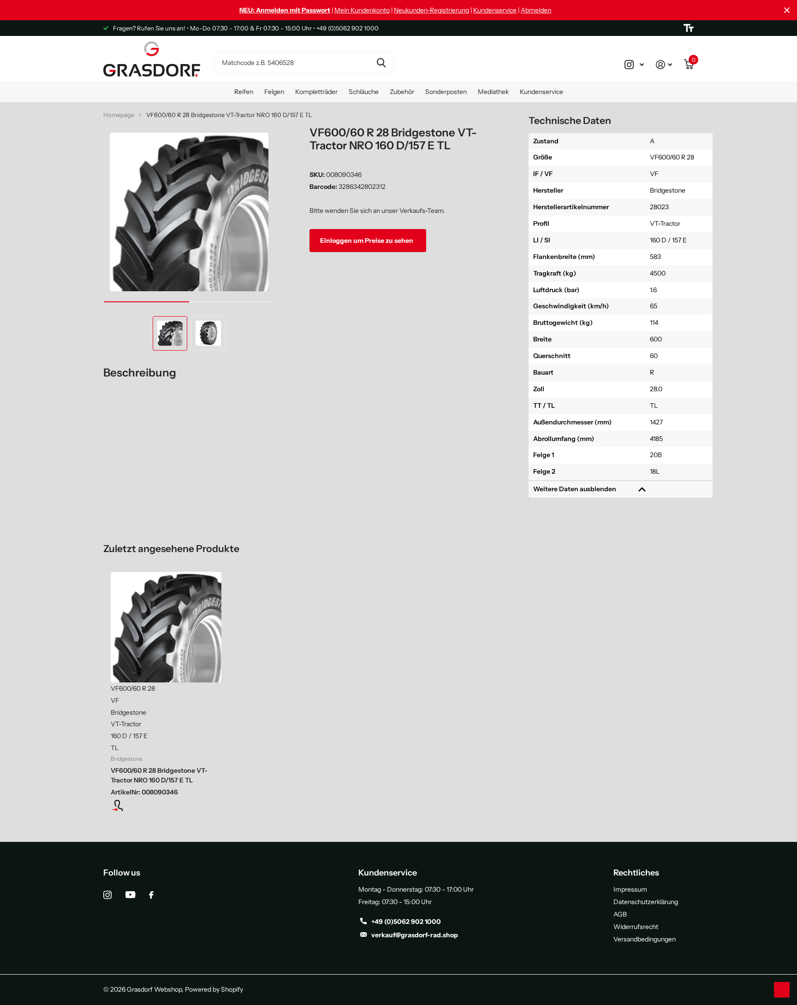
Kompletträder (316, 92)
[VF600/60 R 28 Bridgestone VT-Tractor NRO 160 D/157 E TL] (166, 627)
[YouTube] (130, 894)
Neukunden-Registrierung (431, 10)
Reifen (243, 92)
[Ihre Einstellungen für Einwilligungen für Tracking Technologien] (782, 990)
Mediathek (493, 92)
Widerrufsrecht (635, 927)
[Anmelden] (663, 64)
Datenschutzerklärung (645, 902)
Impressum (630, 889)
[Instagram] (107, 895)
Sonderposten (446, 92)
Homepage (118, 114)
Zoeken (381, 62)
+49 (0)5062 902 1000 (406, 921)
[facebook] (151, 895)
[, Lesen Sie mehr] (634, 64)
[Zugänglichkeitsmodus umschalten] (689, 28)
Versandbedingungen (644, 939)
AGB (620, 914)
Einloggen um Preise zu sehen (367, 240)
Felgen (274, 92)
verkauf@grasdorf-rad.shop (414, 935)
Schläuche (364, 92)
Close (787, 10)
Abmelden (536, 10)
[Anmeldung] (166, 805)
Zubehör (402, 92)
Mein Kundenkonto (362, 10)
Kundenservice (495, 10)
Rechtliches (636, 873)
